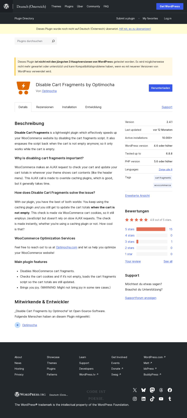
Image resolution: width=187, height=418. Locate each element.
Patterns (52, 374)
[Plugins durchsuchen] (53, 41)
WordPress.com (155, 357)
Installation (69, 107)
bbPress (150, 368)
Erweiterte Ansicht (137, 195)
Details (23, 107)
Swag (116, 374)
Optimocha (49, 91)
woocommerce (162, 185)
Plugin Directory (24, 18)
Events (115, 362)
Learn (82, 357)
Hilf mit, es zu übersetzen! (135, 28)
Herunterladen (160, 87)
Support (167, 107)
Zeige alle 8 (165, 169)
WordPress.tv (89, 374)
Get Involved (119, 357)
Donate (117, 368)
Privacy (19, 374)
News (18, 362)
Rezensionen (45, 107)
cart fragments (163, 177)
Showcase (53, 357)
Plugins (51, 368)
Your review (133, 261)
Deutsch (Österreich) (61, 394)
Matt (148, 362)
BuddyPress (152, 374)
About (18, 357)
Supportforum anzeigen (140, 298)
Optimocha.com (66, 247)
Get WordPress (170, 6)
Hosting (19, 368)
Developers (86, 368)
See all (168, 261)
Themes (52, 362)
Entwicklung (93, 107)
